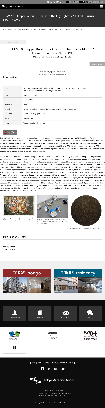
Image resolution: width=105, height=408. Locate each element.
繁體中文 (88, 2)
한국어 (100, 2)
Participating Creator (97, 64)
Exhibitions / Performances (22, 29)
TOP (4, 29)
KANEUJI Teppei (9, 246)
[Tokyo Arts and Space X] (49, 367)
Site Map (53, 363)
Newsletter (65, 318)
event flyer (11, 133)
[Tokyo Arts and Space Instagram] (56, 367)
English (82, 2)
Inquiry (90, 318)
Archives (10, 29)
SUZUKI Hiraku (9, 249)
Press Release (63, 363)
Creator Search (15, 318)
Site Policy (46, 363)
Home (33, 363)
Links (39, 363)
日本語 (76, 2)
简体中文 (94, 2)
